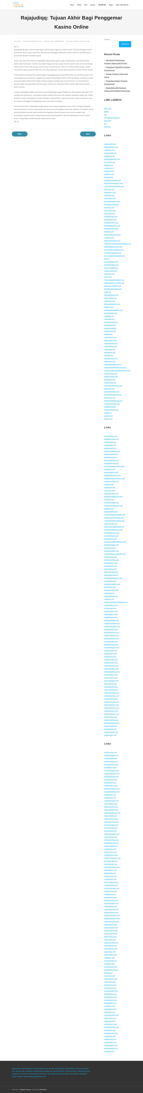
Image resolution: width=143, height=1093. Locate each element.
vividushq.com (109, 1006)
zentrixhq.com (109, 964)
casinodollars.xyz (110, 346)
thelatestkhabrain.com (112, 475)
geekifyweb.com (110, 782)
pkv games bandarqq (112, 118)
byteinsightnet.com (111, 810)
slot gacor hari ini (58, 1071)
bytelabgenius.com (111, 644)
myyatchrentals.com (111, 502)
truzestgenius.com (111, 861)
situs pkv (107, 127)
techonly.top (108, 177)
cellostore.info (109, 490)
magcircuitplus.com (111, 720)
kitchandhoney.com (111, 295)
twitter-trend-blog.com (112, 241)
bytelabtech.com (110, 767)
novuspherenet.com (111, 1015)
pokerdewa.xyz (109, 352)
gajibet (20, 1076)
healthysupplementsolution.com (116, 602)
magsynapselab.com (112, 626)
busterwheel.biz (110, 331)
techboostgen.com (111, 761)
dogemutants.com (110, 566)
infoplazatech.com (111, 785)
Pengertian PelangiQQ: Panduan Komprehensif (117, 68)
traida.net (107, 292)
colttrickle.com (109, 150)
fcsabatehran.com (110, 563)
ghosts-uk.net (109, 171)
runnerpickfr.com (110, 153)
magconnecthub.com (112, 915)
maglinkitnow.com (110, 617)
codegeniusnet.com (111, 801)
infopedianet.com (110, 924)
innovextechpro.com (111, 632)
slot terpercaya (70, 1068)
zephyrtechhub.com (111, 1027)
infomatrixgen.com (111, 687)
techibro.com (109, 231)
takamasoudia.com (111, 572)
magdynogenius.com (112, 623)
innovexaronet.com (111, 825)
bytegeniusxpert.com (112, 789)
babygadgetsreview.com (113, 247)
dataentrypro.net (110, 448)
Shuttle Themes (26, 1089)
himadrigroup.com (111, 216)
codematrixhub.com (111, 666)
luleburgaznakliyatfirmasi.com (115, 542)
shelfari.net (108, 334)
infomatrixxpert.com (111, 822)
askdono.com (109, 174)
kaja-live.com (109, 207)
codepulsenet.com (111, 927)
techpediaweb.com (111, 641)
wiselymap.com (110, 198)
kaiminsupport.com (111, 454)
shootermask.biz (110, 328)
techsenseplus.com (111, 669)
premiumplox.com (110, 313)
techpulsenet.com (110, 864)
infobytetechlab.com (111, 693)
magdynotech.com (111, 930)
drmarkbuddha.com (111, 265)
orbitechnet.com (110, 1018)
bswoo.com (108, 419)
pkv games (83, 41)
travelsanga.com (110, 382)
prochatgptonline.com (112, 201)
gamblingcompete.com (112, 180)
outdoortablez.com (111, 596)
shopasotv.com (109, 379)
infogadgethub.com (111, 755)
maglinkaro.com (110, 894)
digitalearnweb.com (111, 439)
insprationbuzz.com (111, 463)
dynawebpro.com (110, 997)
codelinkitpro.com (110, 758)
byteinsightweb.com (111, 620)
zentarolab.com (110, 1036)
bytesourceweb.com (111, 702)
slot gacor (107, 121)
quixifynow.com (110, 952)
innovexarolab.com (111, 690)
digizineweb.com (110, 816)
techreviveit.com (110, 656)
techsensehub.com (111, 764)
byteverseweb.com (111, 912)
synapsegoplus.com (111, 921)
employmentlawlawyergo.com (115, 367)
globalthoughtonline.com (113, 496)
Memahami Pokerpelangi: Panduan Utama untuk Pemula (115, 61)
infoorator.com (109, 274)
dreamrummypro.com (112, 451)
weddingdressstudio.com (113, 310)
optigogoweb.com (110, 1045)
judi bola (76, 41)
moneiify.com (109, 499)
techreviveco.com (110, 891)
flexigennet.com (110, 587)
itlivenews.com (109, 398)
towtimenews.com (110, 524)
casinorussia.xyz (110, 337)
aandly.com (108, 416)
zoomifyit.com (109, 1051)
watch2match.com (111, 358)
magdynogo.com (110, 735)
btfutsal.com (108, 165)
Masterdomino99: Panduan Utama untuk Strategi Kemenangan (117, 89)
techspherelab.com (111, 903)
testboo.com (108, 307)
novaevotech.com (110, 837)
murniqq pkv (38, 1071)
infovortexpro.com (110, 717)
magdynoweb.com (111, 885)
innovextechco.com (111, 840)
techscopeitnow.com (111, 723)
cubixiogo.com (109, 1012)
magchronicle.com (111, 611)
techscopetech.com (111, 882)
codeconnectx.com (111, 819)
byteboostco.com (110, 852)
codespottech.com (111, 605)
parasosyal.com (110, 548)
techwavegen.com (111, 675)
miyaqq (14, 1076)
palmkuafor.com (110, 445)
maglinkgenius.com (111, 843)
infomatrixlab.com (110, 906)
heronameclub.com (111, 590)
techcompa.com (110, 210)
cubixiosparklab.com (111, 834)
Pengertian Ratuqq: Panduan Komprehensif (116, 82)
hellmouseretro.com (111, 560)
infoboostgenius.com (112, 672)
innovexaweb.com (111, 991)
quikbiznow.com (110, 1039)
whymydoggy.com (110, 436)
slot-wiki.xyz (108, 355)
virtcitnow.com (109, 195)
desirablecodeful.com (112, 584)
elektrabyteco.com (111, 855)
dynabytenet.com (110, 897)
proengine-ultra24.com (112, 286)
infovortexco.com (110, 870)
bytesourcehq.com (111, 807)
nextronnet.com (110, 982)
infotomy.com (109, 599)
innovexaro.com (110, 940)
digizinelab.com (110, 873)
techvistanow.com (110, 828)
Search (107, 39)
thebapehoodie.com (111, 545)
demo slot (107, 108)
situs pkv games (26, 1068)
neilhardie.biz (109, 319)
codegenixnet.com (111, 699)
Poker (52, 41)
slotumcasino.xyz (110, 340)
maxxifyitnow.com (110, 949)
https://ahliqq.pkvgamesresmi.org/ (35, 1076)
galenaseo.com (110, 361)
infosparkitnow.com (111, 776)
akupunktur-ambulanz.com (114, 250)
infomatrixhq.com (110, 831)
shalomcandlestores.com (113, 505)
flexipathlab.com (110, 1003)
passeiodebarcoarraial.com (114, 466)
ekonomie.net (109, 389)
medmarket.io (109, 593)
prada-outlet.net (110, 144)
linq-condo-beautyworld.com (114, 256)
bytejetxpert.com (110, 729)
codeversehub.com (111, 909)
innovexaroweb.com (111, 888)
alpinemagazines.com (112, 235)
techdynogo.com (110, 608)
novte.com (108, 277)
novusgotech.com (110, 979)
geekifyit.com (109, 509)
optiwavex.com (109, 1021)
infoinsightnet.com (111, 804)
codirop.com (108, 168)
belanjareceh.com (110, 457)
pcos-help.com (109, 162)
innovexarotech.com (111, 714)
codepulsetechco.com (112, 813)
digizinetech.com (110, 684)
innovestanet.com (110, 967)
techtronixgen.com (111, 629)
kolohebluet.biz (109, 325)
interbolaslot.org (110, 442)
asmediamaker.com (111, 493)
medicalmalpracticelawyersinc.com (117, 370)
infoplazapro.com (110, 653)
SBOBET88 (58, 41)
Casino (48, 41)
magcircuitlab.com (111, 846)
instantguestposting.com (113, 386)
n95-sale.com (109, 189)
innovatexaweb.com (111, 770)
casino (71, 41)
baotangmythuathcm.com (113, 530)
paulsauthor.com (110, 581)
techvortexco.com (110, 780)
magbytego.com (110, 798)
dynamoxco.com (110, 985)
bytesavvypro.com (111, 678)
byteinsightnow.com (111, 705)
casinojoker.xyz (110, 349)
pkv (105, 115)
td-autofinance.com (111, 222)
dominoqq (29, 1071)
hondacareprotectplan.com (114, 518)
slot (88, 41)
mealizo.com (109, 484)
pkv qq (79, 1068)
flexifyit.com (108, 973)
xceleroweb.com (110, 1042)
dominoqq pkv (59, 1068)
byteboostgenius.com (112, 918)
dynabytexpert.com (111, 970)
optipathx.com (109, 958)
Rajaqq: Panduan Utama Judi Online (116, 75)
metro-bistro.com (110, 298)
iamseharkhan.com (111, 472)
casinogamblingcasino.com (114, 521)
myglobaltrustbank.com (112, 364)
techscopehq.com (110, 933)
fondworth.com (109, 469)
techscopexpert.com (111, 638)
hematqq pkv (47, 1071)
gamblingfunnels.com (112, 159)
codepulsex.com (110, 879)
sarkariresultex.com (111, 481)
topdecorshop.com (111, 376)
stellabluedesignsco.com (113, 578)
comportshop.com (110, 373)
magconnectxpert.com (112, 858)
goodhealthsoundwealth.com (115, 554)
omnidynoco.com (110, 1024)
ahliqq (106, 112)
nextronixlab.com (110, 961)
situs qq (47, 1068)
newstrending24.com (112, 404)
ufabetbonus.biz (110, 407)
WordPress (43, 1089)
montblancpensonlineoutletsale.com (117, 244)
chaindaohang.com (111, 262)
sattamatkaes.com (111, 511)
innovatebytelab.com (112, 792)
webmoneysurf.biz (111, 322)
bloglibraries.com (110, 539)
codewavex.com (110, 849)
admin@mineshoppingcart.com (32, 41)
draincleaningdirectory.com (114, 527)
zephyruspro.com (110, 955)
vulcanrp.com (109, 238)
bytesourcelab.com (111, 943)
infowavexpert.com (111, 659)
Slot (63, 41)
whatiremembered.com (112, 253)
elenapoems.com (110, 557)
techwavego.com (110, 876)
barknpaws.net (109, 487)
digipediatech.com (111, 614)
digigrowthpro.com (111, 147)
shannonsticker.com (111, 460)
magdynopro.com (110, 650)
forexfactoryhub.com (111, 204)
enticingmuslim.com (111, 551)
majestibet (82, 1073)
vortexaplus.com (110, 1009)
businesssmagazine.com (113, 183)
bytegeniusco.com (111, 662)
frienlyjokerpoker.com (112, 226)
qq (105, 124)
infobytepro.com (110, 795)
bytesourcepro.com (111, 900)
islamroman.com (110, 219)
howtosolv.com (109, 301)
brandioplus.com (110, 994)
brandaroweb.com (111, 1048)
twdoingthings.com (111, 575)
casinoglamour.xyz (111, 343)
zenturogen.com (110, 988)
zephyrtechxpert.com (112, 867)
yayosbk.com (109, 316)
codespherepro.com (111, 696)
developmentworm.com (112, 395)
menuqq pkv (16, 1068)
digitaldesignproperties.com (114, 478)
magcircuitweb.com (111, 635)
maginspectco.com (111, 732)
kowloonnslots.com (111, 228)
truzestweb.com (110, 1030)
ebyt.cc (106, 259)
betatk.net (107, 413)
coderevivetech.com (111, 708)
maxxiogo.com (109, 976)
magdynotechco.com (112, 773)
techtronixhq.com (110, 752)
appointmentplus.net (111, 392)
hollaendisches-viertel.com (114, 283)
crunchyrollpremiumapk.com (114, 515)
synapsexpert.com (111, 1033)
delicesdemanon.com (112, 304)
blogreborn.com (110, 192)
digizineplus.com (110, 936)
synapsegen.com (110, 1000)
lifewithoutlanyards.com (113, 289)
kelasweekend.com (111, 410)
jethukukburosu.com (111, 533)
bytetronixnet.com (110, 726)
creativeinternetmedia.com (114, 186)
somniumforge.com (111, 536)
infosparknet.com (110, 946)
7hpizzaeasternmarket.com (114, 280)
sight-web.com (109, 213)
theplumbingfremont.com (113, 401)
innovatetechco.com (111, 647)
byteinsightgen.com (111, 681)
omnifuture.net (109, 156)
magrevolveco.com (111, 711)
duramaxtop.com (110, 569)
